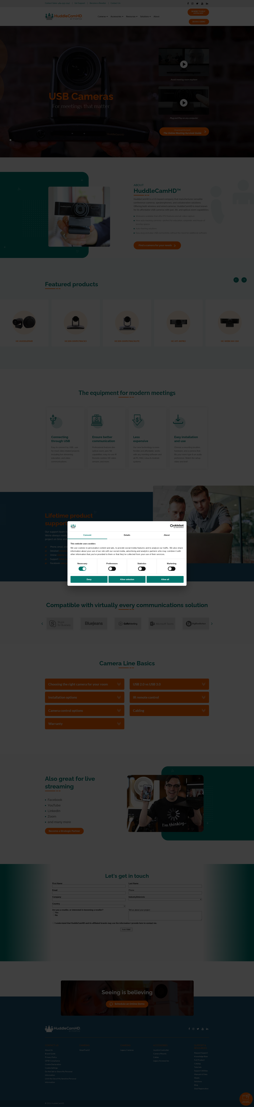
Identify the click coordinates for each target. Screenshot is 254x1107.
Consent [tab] (87, 535)
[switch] (112, 569)
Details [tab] (127, 535)
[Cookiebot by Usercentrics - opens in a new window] (172, 526)
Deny (89, 579)
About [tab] (167, 535)
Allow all (165, 579)
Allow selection (127, 579)
